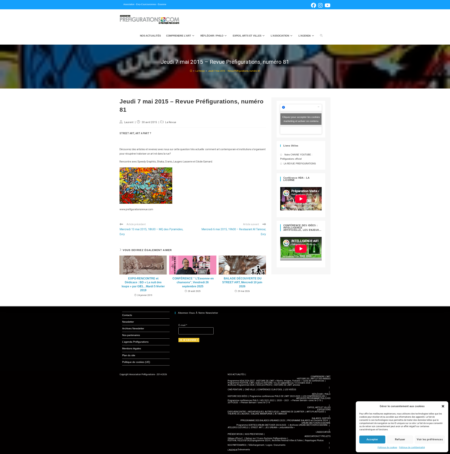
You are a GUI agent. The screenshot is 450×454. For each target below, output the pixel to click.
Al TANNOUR (281, 414)
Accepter (372, 439)
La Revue (170, 122)
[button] (443, 406)
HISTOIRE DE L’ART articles (287, 385)
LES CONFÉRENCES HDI (314, 396)
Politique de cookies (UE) (136, 362)
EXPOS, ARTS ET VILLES (318, 407)
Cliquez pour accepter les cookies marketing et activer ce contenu (301, 119)
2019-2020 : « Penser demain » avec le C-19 (249, 402)
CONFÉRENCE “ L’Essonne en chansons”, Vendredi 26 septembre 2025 (193, 282)
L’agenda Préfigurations (135, 341)
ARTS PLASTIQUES (315, 411)
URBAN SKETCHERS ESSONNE (315, 423)
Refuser (400, 439)
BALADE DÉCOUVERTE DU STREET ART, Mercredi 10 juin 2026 (242, 282)
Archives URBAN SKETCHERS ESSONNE (309, 425)
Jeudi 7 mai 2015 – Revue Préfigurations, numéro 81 (234, 71)
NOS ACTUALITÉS (236, 374)
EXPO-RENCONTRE (237, 411)
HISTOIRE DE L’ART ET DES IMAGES (313, 378)
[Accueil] (191, 71)
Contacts (127, 315)
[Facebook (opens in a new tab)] (313, 5)
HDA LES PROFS (264, 385)
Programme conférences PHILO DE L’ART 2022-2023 (275, 396)
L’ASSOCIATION (323, 432)
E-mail (182, 325)
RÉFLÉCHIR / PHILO (321, 394)
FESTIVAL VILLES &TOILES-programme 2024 (249, 440)
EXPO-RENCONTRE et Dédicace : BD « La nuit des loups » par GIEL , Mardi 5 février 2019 (143, 284)
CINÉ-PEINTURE (235, 389)
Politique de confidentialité (412, 447)
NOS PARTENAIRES (237, 445)
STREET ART (257, 427)
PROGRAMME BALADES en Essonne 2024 (307, 420)
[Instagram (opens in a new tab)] (320, 5)
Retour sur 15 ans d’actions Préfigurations (266, 438)
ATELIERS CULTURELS (238, 427)
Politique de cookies (387, 447)
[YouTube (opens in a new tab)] (327, 5)
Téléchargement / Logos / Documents (266, 445)
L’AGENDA (232, 450)
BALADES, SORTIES (321, 418)
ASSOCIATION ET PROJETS (317, 436)
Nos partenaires (131, 335)
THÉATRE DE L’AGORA (238, 414)
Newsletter (128, 321)
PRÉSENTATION (235, 434)
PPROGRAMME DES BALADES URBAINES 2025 (262, 420)
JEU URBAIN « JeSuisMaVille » (280, 427)
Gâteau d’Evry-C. (235, 438)
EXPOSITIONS (323, 409)
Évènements (244, 449)
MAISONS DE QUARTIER (292, 411)
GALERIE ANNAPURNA (261, 414)
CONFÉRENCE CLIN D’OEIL (269, 389)
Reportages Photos (314, 440)
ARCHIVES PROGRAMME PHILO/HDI (313, 398)
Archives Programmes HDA (241, 385)
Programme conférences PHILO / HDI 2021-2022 (251, 400)
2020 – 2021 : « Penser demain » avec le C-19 (299, 400)
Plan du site (128, 355)
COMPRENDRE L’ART (320, 376)
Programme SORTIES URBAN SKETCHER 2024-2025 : (261, 425)
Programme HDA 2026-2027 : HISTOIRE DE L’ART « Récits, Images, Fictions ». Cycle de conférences (276, 381)
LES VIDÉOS (290, 389)
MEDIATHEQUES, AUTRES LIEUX (263, 411)
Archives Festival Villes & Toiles (287, 440)
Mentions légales (131, 348)
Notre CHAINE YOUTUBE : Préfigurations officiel (296, 156)
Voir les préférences (430, 439)
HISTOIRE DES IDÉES (237, 396)
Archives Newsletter (133, 328)
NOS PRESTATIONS (254, 434)
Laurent (129, 122)
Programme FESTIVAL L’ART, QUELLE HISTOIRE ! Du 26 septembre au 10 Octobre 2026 (269, 383)
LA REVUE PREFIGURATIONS (300, 163)
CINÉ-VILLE (250, 389)
